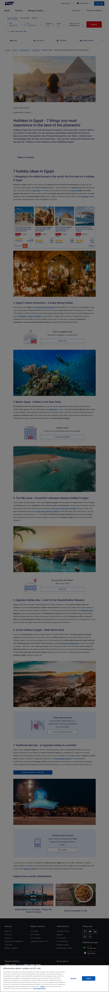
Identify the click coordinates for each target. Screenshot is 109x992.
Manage (73, 978)
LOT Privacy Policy (39, 988)
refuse (42, 986)
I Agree (88, 978)
